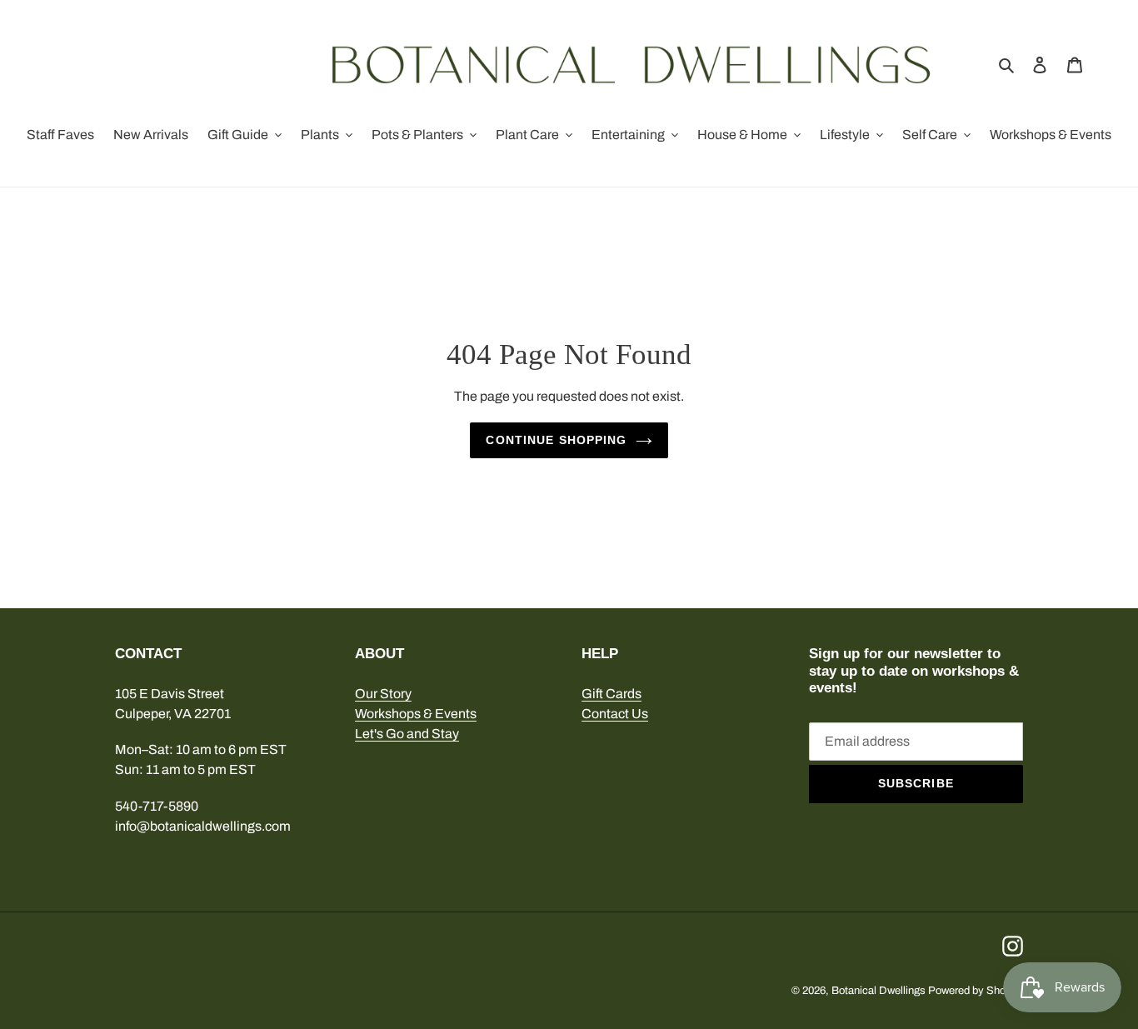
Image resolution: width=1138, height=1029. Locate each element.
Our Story (383, 694)
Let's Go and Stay (407, 734)
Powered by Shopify (975, 991)
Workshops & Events (416, 714)
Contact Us (614, 714)
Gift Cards (611, 694)
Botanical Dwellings (878, 991)
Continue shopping (556, 440)
